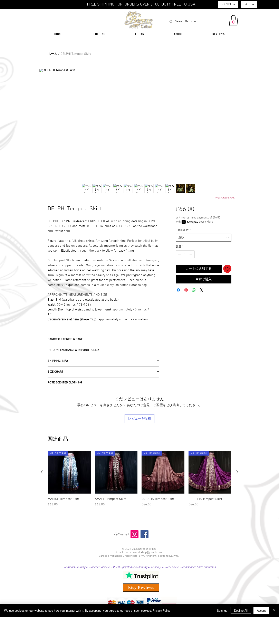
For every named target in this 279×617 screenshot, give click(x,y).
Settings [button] (222, 610)
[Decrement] (178, 254)
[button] (228, 4)
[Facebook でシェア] (178, 290)
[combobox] (203, 238)
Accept (261, 610)
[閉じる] (274, 610)
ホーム (52, 54)
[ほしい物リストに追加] (227, 269)
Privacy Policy (161, 610)
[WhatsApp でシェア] (193, 290)
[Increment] (191, 254)
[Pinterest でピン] (186, 290)
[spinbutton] (185, 254)
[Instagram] (134, 534)
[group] (139, 481)
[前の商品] (41, 471)
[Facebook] (144, 534)
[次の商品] (237, 471)
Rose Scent (183, 230)
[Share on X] (201, 290)
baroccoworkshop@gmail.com (143, 552)
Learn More (206, 222)
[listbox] (228, 4)
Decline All (241, 610)
